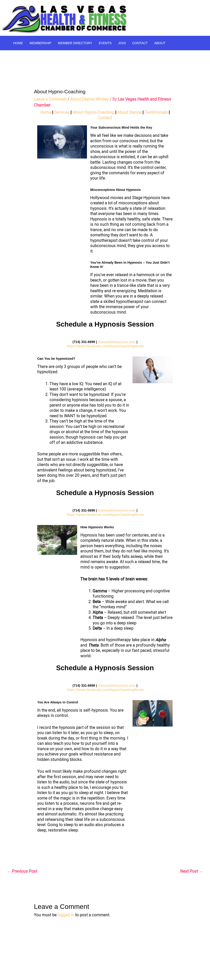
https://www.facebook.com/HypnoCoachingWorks (105, 346)
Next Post (191, 871)
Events (105, 43)
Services (62, 112)
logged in (66, 915)
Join (122, 43)
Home (18, 43)
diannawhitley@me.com (117, 342)
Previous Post (22, 871)
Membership (40, 43)
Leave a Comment (50, 99)
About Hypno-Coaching (93, 112)
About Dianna (129, 112)
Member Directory (75, 43)
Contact (140, 43)
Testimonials (156, 112)
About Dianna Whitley (89, 99)
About (159, 43)
